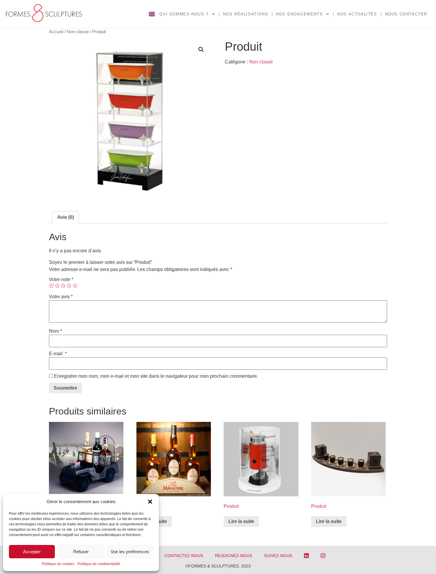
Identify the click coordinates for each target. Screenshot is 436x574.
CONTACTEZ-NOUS (184, 555)
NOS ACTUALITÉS (357, 14)
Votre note (61, 279)
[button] (150, 502)
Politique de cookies (58, 564)
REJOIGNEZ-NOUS (233, 555)
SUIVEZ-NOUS (278, 555)
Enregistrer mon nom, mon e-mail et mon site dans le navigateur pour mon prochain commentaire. (156, 376)
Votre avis (61, 296)
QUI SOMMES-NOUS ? (183, 14)
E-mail (58, 353)
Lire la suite (241, 521)
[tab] (65, 217)
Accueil (56, 31)
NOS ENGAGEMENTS (299, 14)
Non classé (78, 31)
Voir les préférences (130, 551)
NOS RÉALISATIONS (245, 14)
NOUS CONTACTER (406, 14)
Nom (55, 331)
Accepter (32, 551)
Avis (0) (65, 217)
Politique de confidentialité (98, 564)
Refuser (81, 551)
